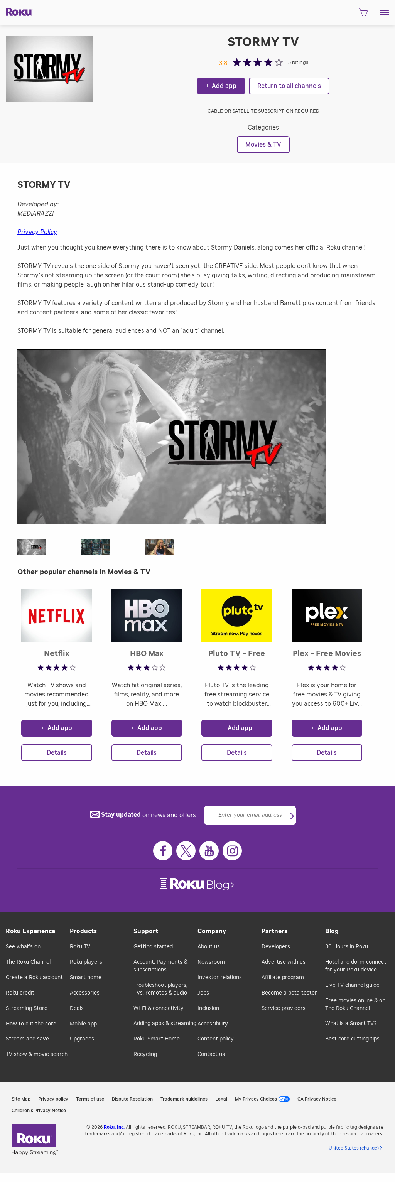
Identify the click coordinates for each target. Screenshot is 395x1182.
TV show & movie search (37, 1054)
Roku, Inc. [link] (114, 1127)
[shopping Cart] (363, 15)
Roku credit (20, 993)
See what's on (23, 946)
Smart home (85, 977)
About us (209, 946)
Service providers (284, 1008)
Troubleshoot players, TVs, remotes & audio (160, 989)
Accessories (85, 993)
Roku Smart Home (156, 1039)
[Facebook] (162, 850)
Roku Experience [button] (30, 931)
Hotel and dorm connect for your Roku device (355, 966)
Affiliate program (283, 977)
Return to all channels (289, 86)
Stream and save (27, 1039)
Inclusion (208, 1008)
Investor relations (220, 977)
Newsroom (211, 962)
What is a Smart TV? (350, 1023)
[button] (384, 12)
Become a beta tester (289, 993)
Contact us (211, 1054)
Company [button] (212, 931)
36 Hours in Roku (346, 946)
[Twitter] (186, 850)
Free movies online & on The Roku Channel (355, 1004)
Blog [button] (332, 931)
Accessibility (213, 1024)
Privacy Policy (37, 232)
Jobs (203, 993)
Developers (276, 946)
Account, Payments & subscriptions (160, 966)
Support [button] (145, 931)
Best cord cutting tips (352, 1039)
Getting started (153, 946)
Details (57, 753)
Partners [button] (274, 931)
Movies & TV (263, 145)
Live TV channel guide (352, 985)
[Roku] (16, 11)
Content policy (216, 1039)
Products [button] (83, 931)
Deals (77, 1008)
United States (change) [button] (354, 1148)
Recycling (145, 1054)
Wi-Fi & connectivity (158, 1008)
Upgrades (82, 1039)
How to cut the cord (31, 1024)
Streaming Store (26, 1008)
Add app (221, 86)
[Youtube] (209, 850)
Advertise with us (284, 962)
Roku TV (80, 946)
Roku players (86, 962)
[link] (198, 884)
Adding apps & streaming (164, 1023)
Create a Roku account (34, 977)
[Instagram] (232, 850)
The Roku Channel (28, 962)
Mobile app (83, 1024)
